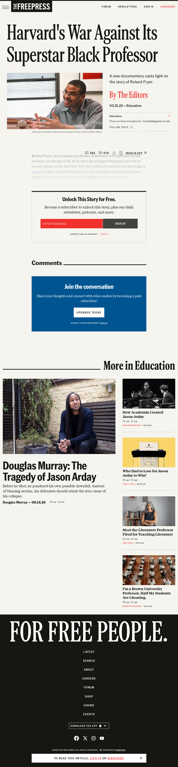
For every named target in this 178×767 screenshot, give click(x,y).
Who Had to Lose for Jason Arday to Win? (145, 473)
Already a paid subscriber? (89, 323)
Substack (120, 750)
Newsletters (127, 6)
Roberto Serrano (132, 606)
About (89, 669)
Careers (89, 678)
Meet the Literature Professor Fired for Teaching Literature (148, 532)
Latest (89, 651)
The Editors (133, 95)
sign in (95, 758)
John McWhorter (132, 425)
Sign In (149, 6)
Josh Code (128, 543)
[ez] (5, 7)
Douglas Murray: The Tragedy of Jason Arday (49, 471)
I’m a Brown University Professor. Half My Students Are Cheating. (147, 593)
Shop (89, 696)
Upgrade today (89, 312)
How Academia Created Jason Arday (143, 414)
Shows (89, 705)
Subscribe (167, 6)
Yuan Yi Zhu (128, 484)
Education (134, 105)
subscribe (115, 758)
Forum (106, 6)
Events (89, 714)
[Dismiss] (141, 758)
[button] (90, 153)
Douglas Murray (15, 502)
